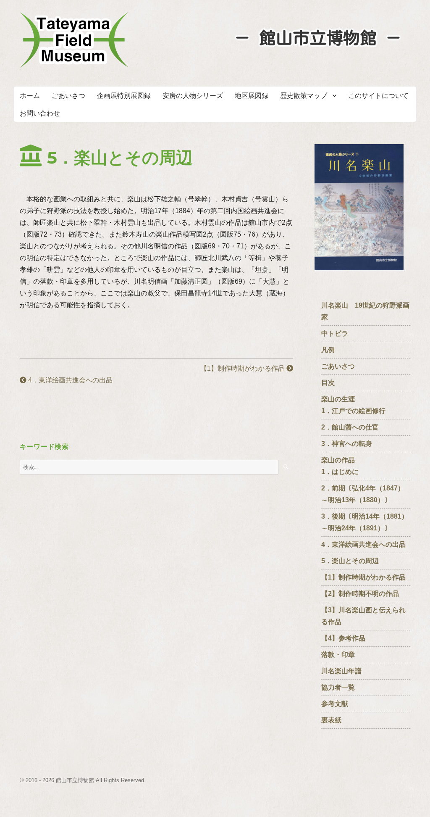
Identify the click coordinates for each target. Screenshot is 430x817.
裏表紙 (331, 720)
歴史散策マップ (303, 96)
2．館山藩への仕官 (353, 427)
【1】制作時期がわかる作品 (243, 368)
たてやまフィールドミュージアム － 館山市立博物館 (74, 40)
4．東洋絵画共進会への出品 (69, 380)
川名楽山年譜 (341, 671)
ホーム (30, 96)
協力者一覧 (338, 687)
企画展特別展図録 (124, 96)
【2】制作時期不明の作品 (366, 593)
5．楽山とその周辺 (350, 560)
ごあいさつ (68, 96)
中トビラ (334, 333)
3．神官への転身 (350, 443)
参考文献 (334, 703)
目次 (328, 382)
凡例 (328, 349)
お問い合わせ (40, 113)
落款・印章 (338, 654)
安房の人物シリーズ (193, 96)
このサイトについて (378, 96)
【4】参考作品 (343, 638)
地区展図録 (251, 96)
